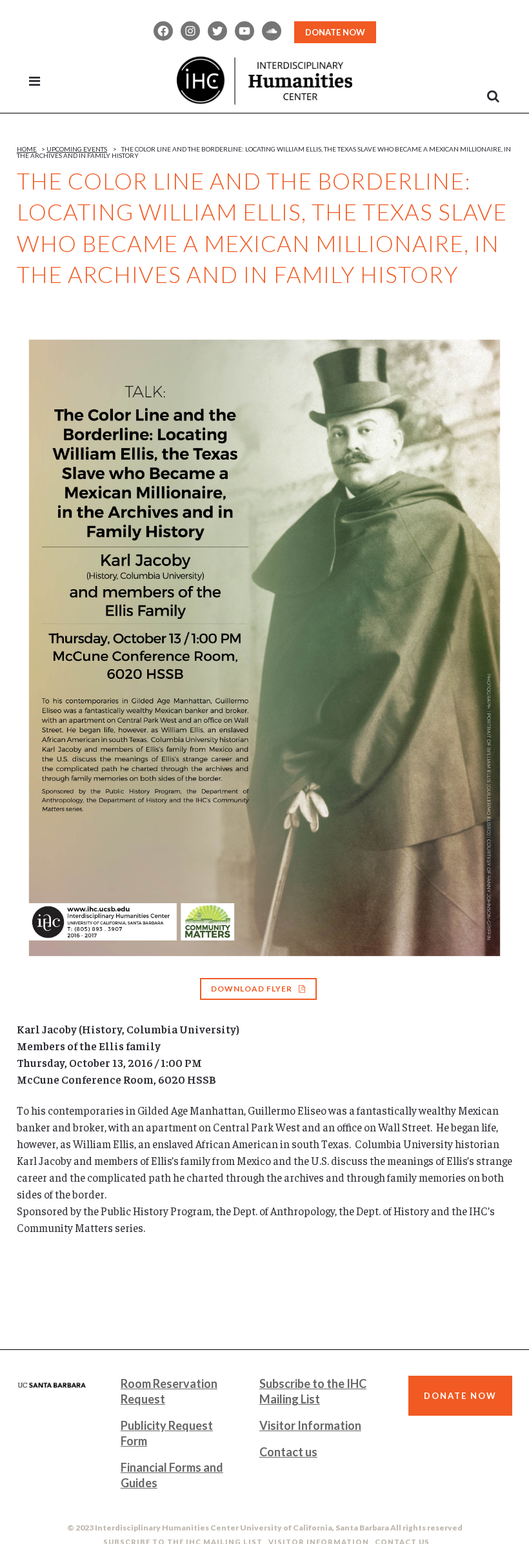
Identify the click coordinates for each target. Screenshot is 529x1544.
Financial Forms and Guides (172, 1475)
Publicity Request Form (167, 1433)
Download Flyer (251, 988)
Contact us (288, 1452)
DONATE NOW (335, 32)
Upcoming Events (76, 149)
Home (27, 149)
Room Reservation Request (169, 1391)
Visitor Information (310, 1425)
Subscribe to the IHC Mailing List (312, 1391)
